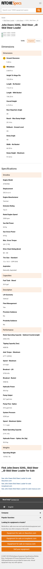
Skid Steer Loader (9, 20)
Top (39, 566)
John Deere (19, 20)
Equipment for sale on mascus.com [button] (22, 544)
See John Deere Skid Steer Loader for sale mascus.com (21, 489)
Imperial (31, 41)
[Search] (39, 10)
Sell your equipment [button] (21, 549)
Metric (38, 41)
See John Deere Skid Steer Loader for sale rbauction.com (16, 479)
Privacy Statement (20, 558)
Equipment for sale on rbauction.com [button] (21, 533)
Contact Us (15, 500)
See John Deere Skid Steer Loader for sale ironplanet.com (16, 485)
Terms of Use (30, 558)
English (11, 507)
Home (3, 17)
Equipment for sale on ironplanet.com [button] (21, 538)
